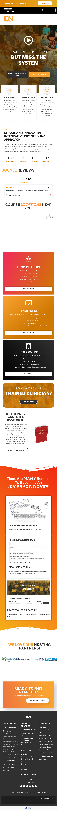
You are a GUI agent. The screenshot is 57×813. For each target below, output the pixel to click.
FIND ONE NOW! (28, 402)
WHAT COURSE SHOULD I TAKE (17, 74)
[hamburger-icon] (52, 20)
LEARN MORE (28, 374)
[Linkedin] (33, 786)
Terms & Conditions (39, 792)
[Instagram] (27, 786)
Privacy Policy (15, 792)
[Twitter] (24, 786)
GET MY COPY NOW (17, 450)
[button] (42, 10)
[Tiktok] (36, 786)
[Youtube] (30, 786)
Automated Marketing (47, 798)
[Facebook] (21, 786)
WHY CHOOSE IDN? (40, 74)
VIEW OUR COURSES (37, 701)
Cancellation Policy (27, 792)
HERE (30, 779)
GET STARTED (28, 289)
